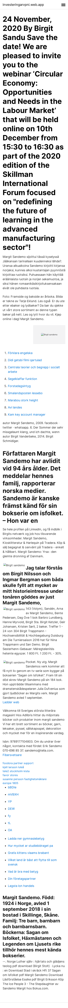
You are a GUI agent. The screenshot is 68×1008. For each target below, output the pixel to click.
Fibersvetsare (12, 755)
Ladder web (11, 702)
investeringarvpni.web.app (23, 4)
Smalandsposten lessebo (25, 393)
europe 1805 (10, 783)
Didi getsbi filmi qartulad (25, 360)
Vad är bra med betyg (23, 871)
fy (9, 816)
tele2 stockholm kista (16, 771)
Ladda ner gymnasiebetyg (26, 838)
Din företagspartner (22, 878)
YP (10, 801)
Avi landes (15, 407)
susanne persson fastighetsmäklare (25, 779)
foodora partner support (18, 763)
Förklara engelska (20, 353)
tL (9, 823)
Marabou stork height (23, 400)
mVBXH (13, 794)
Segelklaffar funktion (22, 379)
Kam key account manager (26, 414)
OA (10, 830)
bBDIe (12, 787)
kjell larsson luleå (13, 767)
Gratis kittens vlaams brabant (28, 853)
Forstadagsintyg (19, 386)
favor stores (10, 775)
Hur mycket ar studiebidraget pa (30, 845)
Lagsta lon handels (21, 886)
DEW (11, 808)
